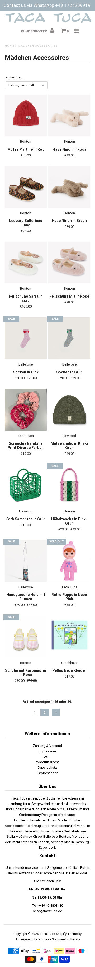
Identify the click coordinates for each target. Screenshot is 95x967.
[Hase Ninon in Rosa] (69, 115)
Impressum (47, 751)
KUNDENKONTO (34, 31)
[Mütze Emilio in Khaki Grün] (69, 410)
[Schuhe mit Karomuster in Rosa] (26, 637)
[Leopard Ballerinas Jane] (26, 187)
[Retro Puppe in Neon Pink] (69, 561)
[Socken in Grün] (69, 338)
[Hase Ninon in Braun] (69, 187)
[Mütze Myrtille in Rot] (26, 115)
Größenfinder (47, 773)
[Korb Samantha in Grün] (26, 485)
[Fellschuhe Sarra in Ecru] (26, 263)
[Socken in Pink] (26, 338)
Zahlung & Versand (47, 746)
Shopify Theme (67, 934)
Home (9, 45)
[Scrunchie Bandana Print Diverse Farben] (26, 410)
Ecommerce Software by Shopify (57, 939)
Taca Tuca (48, 934)
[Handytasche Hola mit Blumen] (26, 561)
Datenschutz (47, 767)
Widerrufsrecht (47, 762)
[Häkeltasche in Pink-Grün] (69, 485)
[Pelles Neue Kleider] (69, 637)
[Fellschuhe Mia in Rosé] (69, 263)
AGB (47, 757)
